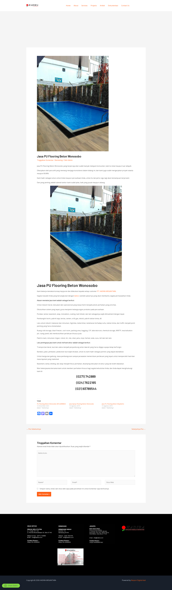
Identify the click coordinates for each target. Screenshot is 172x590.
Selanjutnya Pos (139, 429)
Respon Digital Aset (138, 580)
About (76, 5)
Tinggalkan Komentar (45, 160)
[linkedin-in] (143, 5)
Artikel (102, 5)
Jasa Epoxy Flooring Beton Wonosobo (81, 404)
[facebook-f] (135, 5)
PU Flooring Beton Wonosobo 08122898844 (51, 404)
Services (84, 5)
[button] (11, 586)
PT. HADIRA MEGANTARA (106, 291)
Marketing (59, 160)
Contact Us (125, 5)
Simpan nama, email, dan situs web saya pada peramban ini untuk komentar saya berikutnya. (74, 489)
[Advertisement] (86, 26)
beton (76, 296)
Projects (94, 5)
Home (68, 5)
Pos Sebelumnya (33, 429)
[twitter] (139, 5)
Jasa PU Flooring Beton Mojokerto (113, 404)
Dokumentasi (113, 5)
